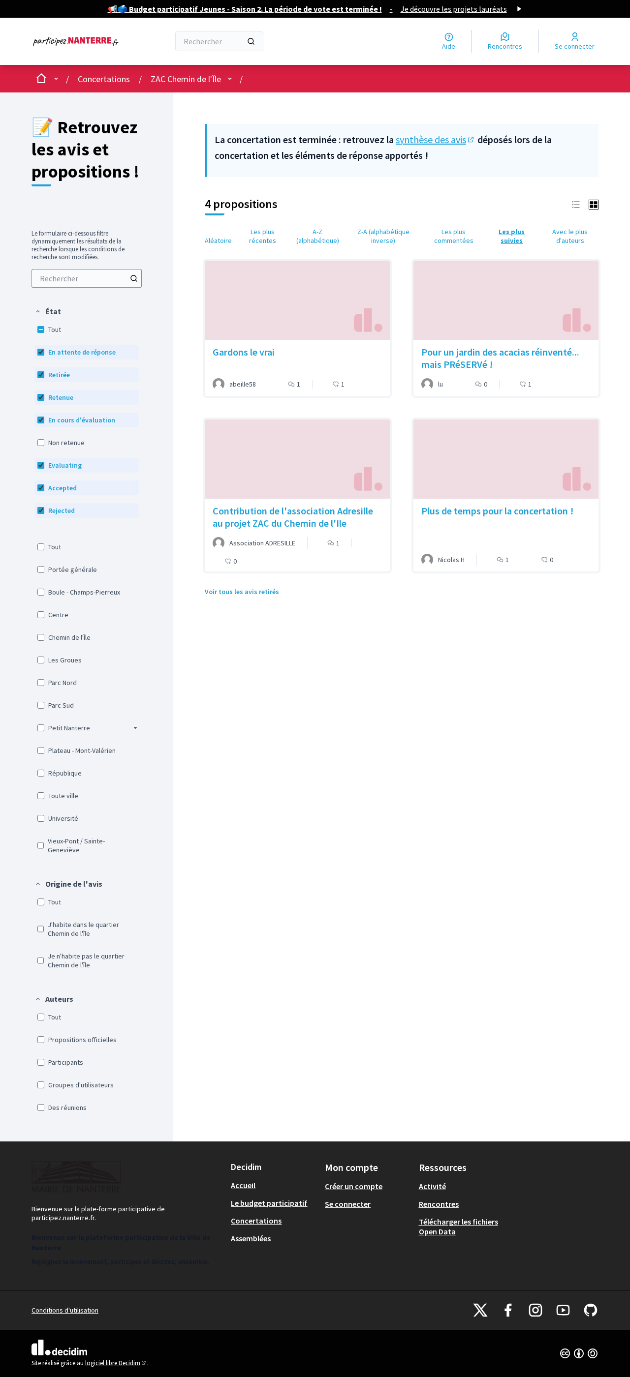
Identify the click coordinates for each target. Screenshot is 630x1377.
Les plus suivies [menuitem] (512, 236)
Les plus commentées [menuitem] (453, 236)
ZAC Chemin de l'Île (186, 79)
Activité (432, 1186)
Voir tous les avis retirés (242, 591)
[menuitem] (87, 278)
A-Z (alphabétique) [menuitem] (317, 236)
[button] (48, 311)
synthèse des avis (435, 139)
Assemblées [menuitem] (251, 1238)
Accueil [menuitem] (243, 1185)
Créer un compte (353, 1186)
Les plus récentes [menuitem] (262, 236)
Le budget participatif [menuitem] (269, 1203)
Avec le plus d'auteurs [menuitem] (570, 236)
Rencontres (439, 1204)
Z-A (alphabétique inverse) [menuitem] (383, 236)
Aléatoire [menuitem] (218, 240)
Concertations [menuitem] (256, 1221)
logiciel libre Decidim (116, 1363)
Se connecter (348, 1204)
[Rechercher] (251, 41)
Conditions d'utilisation (65, 1310)
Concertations (104, 79)
